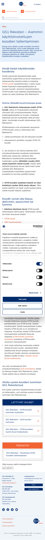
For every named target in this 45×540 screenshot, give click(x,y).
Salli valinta (22, 306)
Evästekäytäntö (7, 522)
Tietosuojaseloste (7, 519)
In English (37, 4)
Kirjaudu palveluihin (8, 526)
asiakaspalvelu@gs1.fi (9, 483)
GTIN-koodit (8, 84)
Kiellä (22, 312)
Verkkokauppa (11, 11)
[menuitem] (37, 4)
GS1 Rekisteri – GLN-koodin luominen (18, 421)
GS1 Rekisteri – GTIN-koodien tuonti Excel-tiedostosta (19, 430)
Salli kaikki (22, 299)
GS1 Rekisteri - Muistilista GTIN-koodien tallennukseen (20, 454)
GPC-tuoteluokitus (12, 222)
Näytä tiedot (33, 293)
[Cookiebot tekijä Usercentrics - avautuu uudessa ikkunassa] (32, 226)
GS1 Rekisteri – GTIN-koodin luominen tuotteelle (19, 411)
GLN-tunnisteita (27, 369)
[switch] (39, 270)
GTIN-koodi (9, 219)
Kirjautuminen (30, 11)
